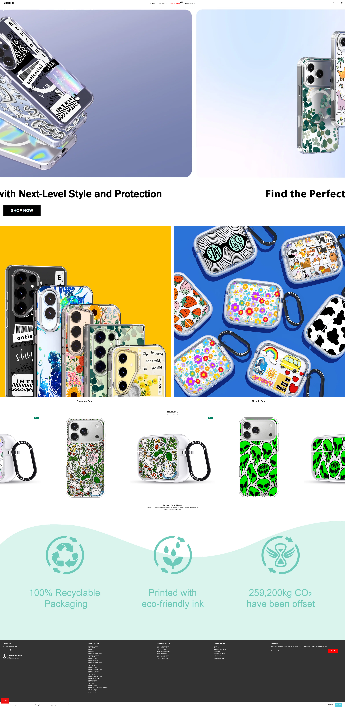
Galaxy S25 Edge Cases (163, 651)
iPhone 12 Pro (92, 682)
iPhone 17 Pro (92, 648)
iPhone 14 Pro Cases (93, 671)
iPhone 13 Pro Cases (93, 678)
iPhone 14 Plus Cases (94, 673)
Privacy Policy (217, 651)
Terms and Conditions (219, 653)
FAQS (215, 646)
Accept (338, 705)
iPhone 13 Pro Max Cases (95, 676)
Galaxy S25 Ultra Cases (163, 646)
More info (329, 705)
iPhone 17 (91, 649)
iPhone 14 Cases (92, 674)
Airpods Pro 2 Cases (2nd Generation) (98, 687)
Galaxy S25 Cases (162, 649)
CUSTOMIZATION (176, 3)
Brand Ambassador (219, 658)
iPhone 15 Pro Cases (93, 664)
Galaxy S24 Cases (162, 653)
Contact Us (217, 648)
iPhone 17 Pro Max (93, 646)
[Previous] (4, 115)
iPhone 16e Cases (93, 660)
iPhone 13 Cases (92, 680)
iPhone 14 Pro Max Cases (95, 669)
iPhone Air (91, 651)
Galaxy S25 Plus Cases (163, 648)
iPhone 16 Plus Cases (94, 657)
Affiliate (216, 657)
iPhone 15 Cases (92, 667)
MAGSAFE (162, 3)
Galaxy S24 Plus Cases (163, 655)
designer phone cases (321, 646)
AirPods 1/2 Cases (93, 692)
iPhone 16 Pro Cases (93, 655)
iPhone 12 (91, 683)
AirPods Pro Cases (93, 691)
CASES (152, 3)
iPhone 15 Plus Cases (94, 666)
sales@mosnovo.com (11, 646)
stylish (308, 646)
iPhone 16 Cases (92, 658)
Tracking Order (218, 655)
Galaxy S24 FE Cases (162, 658)
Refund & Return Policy (220, 649)
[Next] (340, 115)
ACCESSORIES (188, 3)
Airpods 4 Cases (92, 685)
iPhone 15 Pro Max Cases (95, 662)
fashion (313, 646)
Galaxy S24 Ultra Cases (163, 657)
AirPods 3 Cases (92, 689)
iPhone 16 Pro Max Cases (95, 653)
